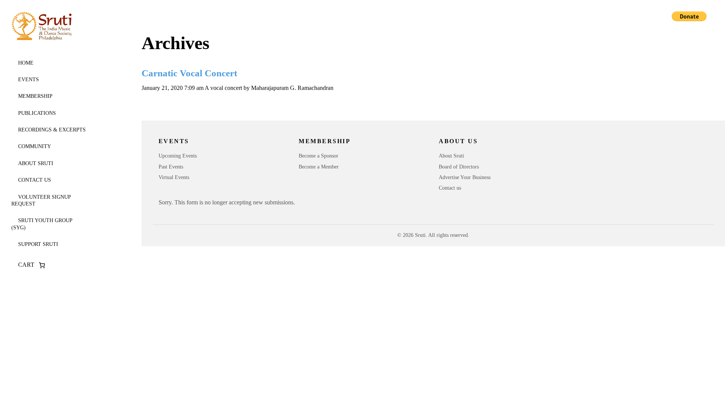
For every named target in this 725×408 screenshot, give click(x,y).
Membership (35, 96)
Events (28, 79)
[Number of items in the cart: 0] (41, 265)
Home (26, 63)
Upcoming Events (178, 156)
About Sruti (35, 163)
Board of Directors (459, 167)
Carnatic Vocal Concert (189, 73)
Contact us (34, 180)
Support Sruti (38, 244)
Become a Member (319, 167)
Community (34, 146)
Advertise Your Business (465, 177)
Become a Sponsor (318, 156)
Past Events (171, 167)
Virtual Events (174, 177)
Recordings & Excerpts (52, 130)
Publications (37, 113)
